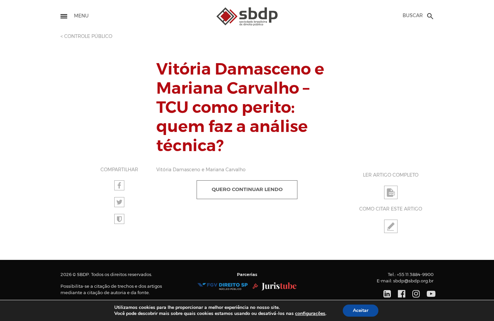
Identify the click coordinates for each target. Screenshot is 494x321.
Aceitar (360, 310)
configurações (310, 314)
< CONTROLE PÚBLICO (86, 36)
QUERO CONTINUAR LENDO (247, 189)
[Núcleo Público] (222, 286)
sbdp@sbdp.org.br (413, 281)
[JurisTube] (274, 286)
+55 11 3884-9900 (415, 275)
